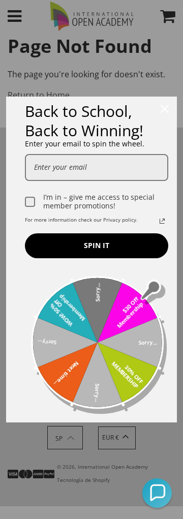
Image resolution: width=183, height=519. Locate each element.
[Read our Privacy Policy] (162, 221)
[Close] (164, 109)
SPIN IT (96, 245)
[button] (157, 493)
